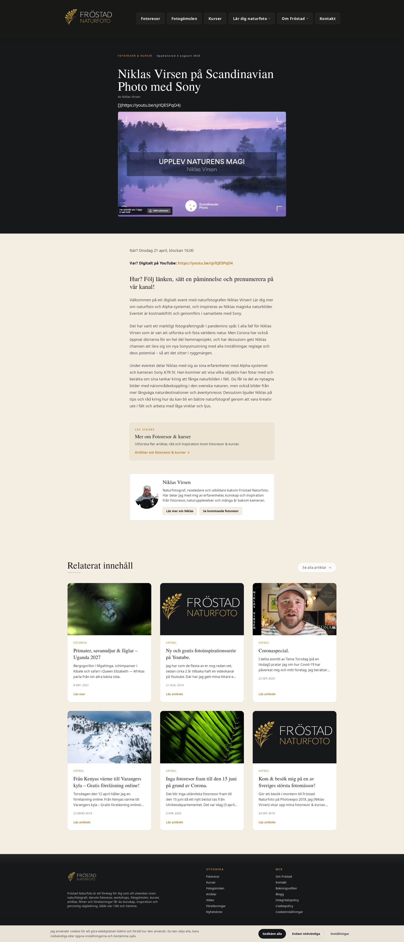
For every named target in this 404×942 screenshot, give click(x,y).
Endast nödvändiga (306, 934)
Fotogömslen (184, 18)
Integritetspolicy (287, 900)
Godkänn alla (272, 934)
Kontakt (328, 18)
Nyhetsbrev (214, 912)
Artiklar (211, 894)
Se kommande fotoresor (221, 511)
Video (210, 900)
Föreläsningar (216, 906)
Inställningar (340, 934)
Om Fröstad (293, 18)
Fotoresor (150, 18)
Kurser (215, 18)
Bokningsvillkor (286, 888)
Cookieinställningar (289, 912)
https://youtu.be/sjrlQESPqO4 (205, 263)
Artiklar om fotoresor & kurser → (162, 452)
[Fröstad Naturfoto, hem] (89, 18)
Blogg (280, 894)
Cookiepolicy (284, 906)
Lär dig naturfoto (250, 18)
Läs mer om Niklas (179, 511)
